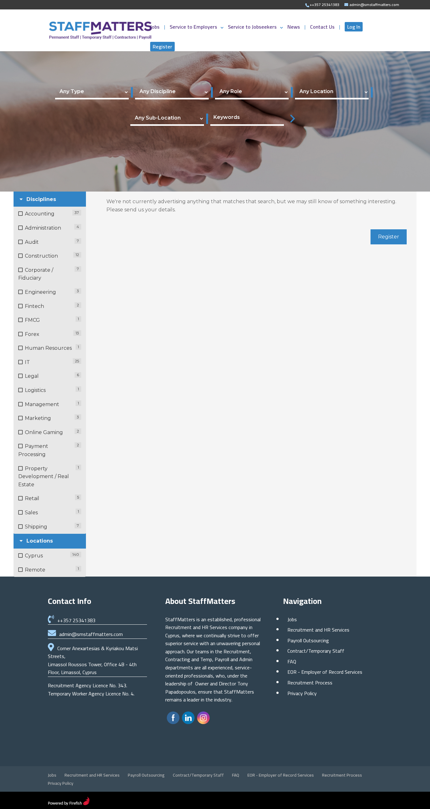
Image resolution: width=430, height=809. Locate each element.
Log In (353, 26)
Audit (32, 242)
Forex (32, 334)
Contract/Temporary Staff (315, 651)
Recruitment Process (309, 682)
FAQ (291, 661)
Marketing (38, 418)
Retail (32, 498)
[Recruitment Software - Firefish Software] (69, 803)
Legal (32, 376)
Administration (43, 228)
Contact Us (323, 28)
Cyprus (34, 556)
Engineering (40, 292)
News (294, 28)
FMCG (32, 320)
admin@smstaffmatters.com (91, 634)
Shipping (36, 527)
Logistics (35, 390)
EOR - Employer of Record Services (324, 672)
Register (162, 46)
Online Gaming (44, 432)
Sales (31, 513)
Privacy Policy (302, 693)
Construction (41, 256)
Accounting (39, 214)
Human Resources (48, 348)
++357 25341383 (76, 620)
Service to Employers (193, 28)
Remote (35, 570)
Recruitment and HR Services (318, 629)
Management (42, 404)
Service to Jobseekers (252, 28)
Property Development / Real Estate (43, 477)
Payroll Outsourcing (308, 640)
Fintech (34, 306)
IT (27, 362)
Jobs (155, 28)
